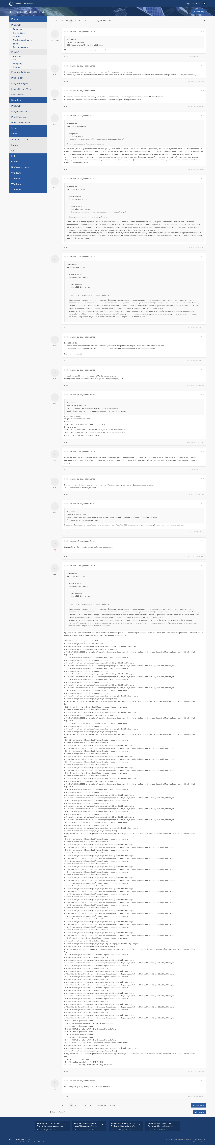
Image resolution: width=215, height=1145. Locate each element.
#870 (202, 1080)
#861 (202, 256)
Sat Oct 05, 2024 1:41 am (196, 328)
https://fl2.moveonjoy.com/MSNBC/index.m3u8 (145, 97)
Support (15, 134)
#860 (202, 178)
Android (17, 57)
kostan (55, 99)
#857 (202, 66)
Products (15, 19)
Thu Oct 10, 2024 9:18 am (196, 532)
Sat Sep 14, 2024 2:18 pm (196, 57)
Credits (14, 162)
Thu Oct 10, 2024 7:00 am (196, 494)
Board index (28, 3)
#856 (202, 31)
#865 (202, 451)
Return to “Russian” (58, 1112)
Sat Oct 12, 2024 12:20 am (196, 1072)
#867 (202, 503)
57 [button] (67, 21)
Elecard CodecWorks (21, 89)
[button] (52, 21)
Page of (101, 21)
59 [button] (75, 21)
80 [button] (85, 21)
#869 (202, 565)
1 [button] (56, 21)
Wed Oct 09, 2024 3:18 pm (195, 470)
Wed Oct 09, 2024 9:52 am (195, 385)
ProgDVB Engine (19, 83)
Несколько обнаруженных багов (31, 12)
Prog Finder (17, 78)
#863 (202, 370)
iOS (15, 60)
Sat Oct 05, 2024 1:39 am (196, 247)
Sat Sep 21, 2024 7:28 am (196, 106)
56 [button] (62, 21)
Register (196, 3)
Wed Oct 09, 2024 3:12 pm (195, 442)
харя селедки (54, 40)
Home (18, 3)
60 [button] (80, 21)
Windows (17, 64)
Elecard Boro (17, 95)
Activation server (19, 140)
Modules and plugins (23, 40)
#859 (202, 115)
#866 (202, 479)
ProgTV (15, 52)
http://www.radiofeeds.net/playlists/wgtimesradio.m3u (119, 99)
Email (14, 151)
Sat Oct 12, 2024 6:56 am (196, 1096)
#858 (202, 90)
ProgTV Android (19, 111)
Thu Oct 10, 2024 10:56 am (195, 556)
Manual (16, 36)
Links (13, 156)
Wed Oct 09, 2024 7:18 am (195, 361)
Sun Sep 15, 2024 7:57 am (196, 82)
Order (14, 128)
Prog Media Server (20, 72)
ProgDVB (16, 25)
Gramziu (203, 1142)
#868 (202, 541)
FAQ (28, 1139)
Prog (69, 39)
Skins (15, 44)
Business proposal (20, 167)
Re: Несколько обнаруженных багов (79, 31)
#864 (202, 394)
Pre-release (19, 33)
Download (18, 29)
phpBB (19, 1142)
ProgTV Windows (19, 117)
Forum (14, 145)
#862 (202, 337)
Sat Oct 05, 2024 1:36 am (196, 169)
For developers (20, 47)
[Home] (11, 3)
